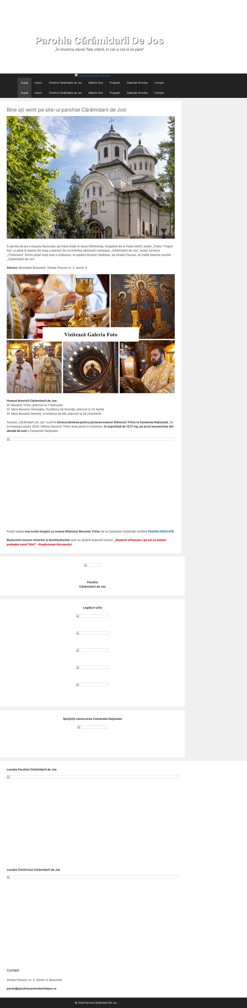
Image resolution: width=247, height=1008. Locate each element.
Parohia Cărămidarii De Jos (99, 40)
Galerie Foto (96, 82)
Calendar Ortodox (137, 82)
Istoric (38, 82)
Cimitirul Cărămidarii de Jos (65, 82)
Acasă (24, 82)
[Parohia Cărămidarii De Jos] (92, 76)
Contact (159, 82)
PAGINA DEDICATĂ (161, 531)
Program (115, 82)
